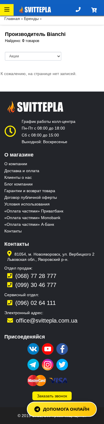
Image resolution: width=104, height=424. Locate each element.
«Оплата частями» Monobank (32, 217)
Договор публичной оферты (30, 197)
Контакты (13, 231)
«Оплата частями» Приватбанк (33, 211)
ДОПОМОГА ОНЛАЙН (66, 409)
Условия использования (27, 204)
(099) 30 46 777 (35, 285)
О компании (15, 163)
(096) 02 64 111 (35, 303)
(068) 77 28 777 (35, 276)
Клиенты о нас (18, 177)
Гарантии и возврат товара (29, 190)
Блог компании (18, 184)
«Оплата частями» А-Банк (29, 224)
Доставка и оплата (21, 170)
